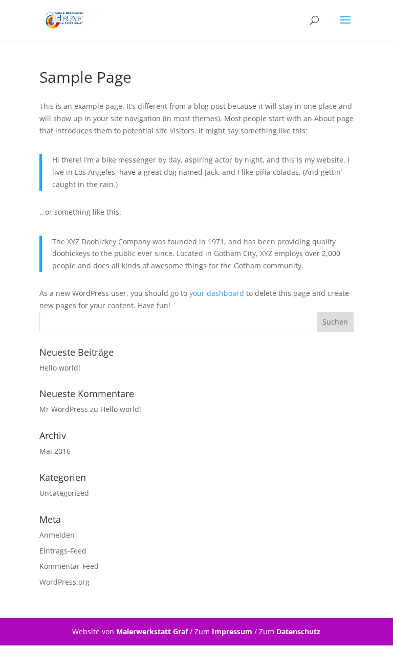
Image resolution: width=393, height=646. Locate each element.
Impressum (232, 631)
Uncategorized (64, 493)
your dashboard (216, 293)
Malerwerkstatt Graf (152, 631)
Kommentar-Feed (69, 566)
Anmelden (57, 535)
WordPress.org (64, 582)
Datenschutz (298, 631)
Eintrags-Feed (62, 551)
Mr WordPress (63, 409)
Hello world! (59, 368)
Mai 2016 (55, 451)
